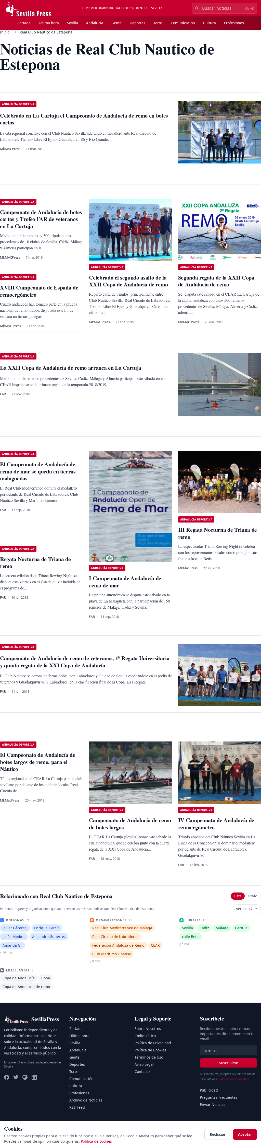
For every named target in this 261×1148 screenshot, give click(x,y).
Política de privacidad (233, 1079)
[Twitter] (15, 1077)
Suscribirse (228, 1062)
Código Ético (145, 1035)
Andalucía (94, 22)
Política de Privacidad (153, 1042)
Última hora (49, 22)
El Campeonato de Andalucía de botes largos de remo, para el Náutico (37, 761)
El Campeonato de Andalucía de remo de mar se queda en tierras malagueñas (38, 471)
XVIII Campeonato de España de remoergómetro (39, 291)
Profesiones (234, 22)
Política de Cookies (150, 1050)
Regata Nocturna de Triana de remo (35, 562)
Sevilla (72, 22)
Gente (116, 22)
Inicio (4, 32)
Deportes (137, 22)
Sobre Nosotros (148, 1028)
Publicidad (209, 1090)
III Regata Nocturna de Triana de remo (217, 533)
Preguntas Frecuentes (218, 1097)
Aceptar (245, 1134)
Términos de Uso (149, 1057)
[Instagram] (25, 1077)
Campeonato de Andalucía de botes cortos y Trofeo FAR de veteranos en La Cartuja (41, 219)
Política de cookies (96, 1141)
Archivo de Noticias (85, 1100)
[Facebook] (6, 1077)
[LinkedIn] (34, 1077)
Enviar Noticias (212, 1104)
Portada (24, 22)
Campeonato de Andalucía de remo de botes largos (130, 823)
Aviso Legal (144, 1064)
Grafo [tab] (252, 896)
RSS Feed (77, 1107)
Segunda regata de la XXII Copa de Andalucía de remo (216, 281)
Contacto (142, 1071)
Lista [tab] (238, 896)
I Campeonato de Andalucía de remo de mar (125, 581)
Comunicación (183, 22)
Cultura (209, 22)
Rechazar (218, 1134)
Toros (158, 22)
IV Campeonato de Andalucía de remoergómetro (216, 823)
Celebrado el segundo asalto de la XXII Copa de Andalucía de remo (128, 281)
